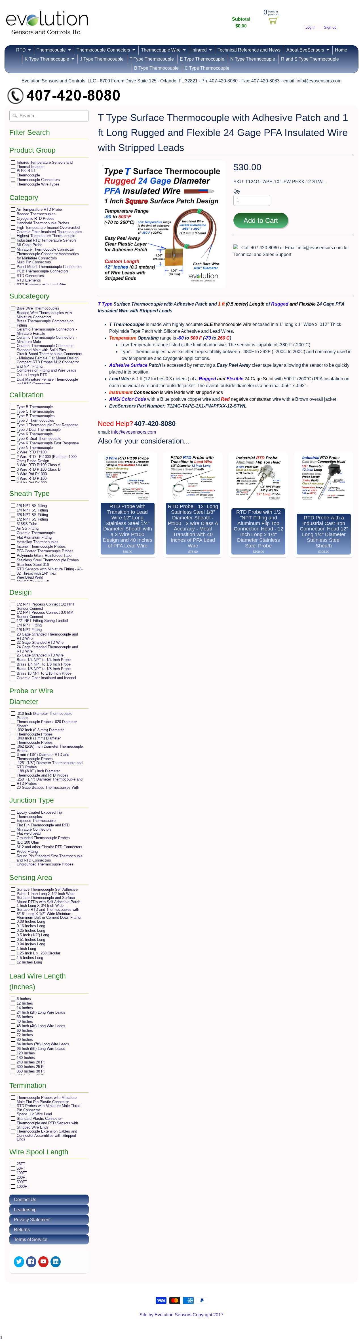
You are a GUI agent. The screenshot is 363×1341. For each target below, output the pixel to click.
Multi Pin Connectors (33, 262)
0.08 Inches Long (30, 921)
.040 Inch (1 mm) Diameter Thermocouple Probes (38, 740)
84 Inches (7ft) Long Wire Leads (42, 1044)
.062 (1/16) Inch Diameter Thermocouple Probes (49, 748)
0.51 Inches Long (30, 939)
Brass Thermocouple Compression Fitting (44, 323)
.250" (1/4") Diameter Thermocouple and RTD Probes (49, 781)
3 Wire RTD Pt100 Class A (38, 465)
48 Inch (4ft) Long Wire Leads (40, 1026)
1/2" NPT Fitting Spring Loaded (42, 621)
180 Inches (25, 1058)
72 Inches (24, 1035)
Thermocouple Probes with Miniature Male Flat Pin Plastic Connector (46, 1099)
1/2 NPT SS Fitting (32, 519)
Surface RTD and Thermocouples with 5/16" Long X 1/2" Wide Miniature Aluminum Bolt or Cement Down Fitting (48, 913)
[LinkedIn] (55, 1261)
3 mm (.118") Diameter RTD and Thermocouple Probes (42, 756)
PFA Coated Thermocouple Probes (44, 551)
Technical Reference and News (249, 50)
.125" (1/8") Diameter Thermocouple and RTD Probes (49, 765)
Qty (236, 191)
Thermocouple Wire (161, 50)
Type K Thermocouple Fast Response (47, 443)
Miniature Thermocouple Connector (45, 249)
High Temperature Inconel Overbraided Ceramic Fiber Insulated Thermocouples (49, 229)
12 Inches (24, 1003)
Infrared (199, 50)
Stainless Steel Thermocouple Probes (47, 560)
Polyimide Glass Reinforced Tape (43, 555)
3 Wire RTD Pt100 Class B (38, 469)
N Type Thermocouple (252, 59)
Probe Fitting (27, 851)
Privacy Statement (32, 1219)
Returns (22, 1229)
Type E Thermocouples (35, 416)
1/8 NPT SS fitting (31, 506)
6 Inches (23, 999)
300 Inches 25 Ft (30, 1067)
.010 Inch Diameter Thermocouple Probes (44, 715)
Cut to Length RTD (31, 375)
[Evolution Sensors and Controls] (47, 27)
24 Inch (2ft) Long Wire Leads (40, 1012)
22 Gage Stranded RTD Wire (40, 642)
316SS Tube (26, 524)
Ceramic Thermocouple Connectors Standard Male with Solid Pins (45, 348)
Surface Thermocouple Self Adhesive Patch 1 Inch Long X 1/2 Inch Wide (47, 891)
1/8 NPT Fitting (29, 630)
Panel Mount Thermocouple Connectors (49, 267)
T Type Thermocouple (152, 59)
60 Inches (24, 1030)
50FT (20, 1168)
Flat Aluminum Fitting (34, 537)
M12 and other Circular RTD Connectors (49, 847)
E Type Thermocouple (202, 59)
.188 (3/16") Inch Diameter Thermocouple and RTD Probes (42, 773)
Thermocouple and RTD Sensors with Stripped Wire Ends (47, 1125)
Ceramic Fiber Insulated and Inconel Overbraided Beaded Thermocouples (46, 680)
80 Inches (24, 1039)
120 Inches (25, 1053)
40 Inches (24, 1021)
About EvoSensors (305, 50)
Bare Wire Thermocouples (37, 308)
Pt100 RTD (25, 171)
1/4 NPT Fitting (29, 625)
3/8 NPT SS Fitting (32, 515)
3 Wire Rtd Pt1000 (31, 474)
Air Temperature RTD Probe (39, 209)
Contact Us (25, 1199)
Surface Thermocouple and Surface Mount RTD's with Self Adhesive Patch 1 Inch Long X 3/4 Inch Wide (48, 901)
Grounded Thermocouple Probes (43, 838)
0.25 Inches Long (30, 930)
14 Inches (24, 1008)
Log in (310, 27)
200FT (21, 1177)
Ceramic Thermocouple (35, 533)
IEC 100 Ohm (27, 842)
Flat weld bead (28, 833)
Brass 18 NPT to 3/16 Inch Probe (43, 673)
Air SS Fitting (27, 528)
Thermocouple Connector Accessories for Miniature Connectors (47, 256)
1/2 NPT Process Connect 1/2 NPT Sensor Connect (45, 606)
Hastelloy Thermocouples (37, 542)
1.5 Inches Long (29, 958)
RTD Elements (28, 280)
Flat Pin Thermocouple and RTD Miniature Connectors (42, 827)
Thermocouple (51, 50)
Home (341, 50)
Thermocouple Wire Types (38, 184)
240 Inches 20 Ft (30, 1062)
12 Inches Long (29, 962)
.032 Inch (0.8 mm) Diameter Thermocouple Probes (40, 732)
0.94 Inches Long (30, 944)
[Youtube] (43, 1261)
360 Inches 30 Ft (30, 1071)
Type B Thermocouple (34, 407)
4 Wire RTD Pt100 (31, 478)
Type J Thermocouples (35, 420)
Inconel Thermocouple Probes (41, 546)
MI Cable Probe (29, 245)
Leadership (25, 1209)
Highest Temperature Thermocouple (45, 236)
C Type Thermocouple (207, 68)
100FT (21, 1173)
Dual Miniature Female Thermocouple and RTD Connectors (47, 381)
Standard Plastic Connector (39, 1118)
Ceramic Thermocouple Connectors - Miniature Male (46, 339)
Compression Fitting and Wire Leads (46, 370)
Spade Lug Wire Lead (34, 1114)
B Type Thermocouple (156, 68)
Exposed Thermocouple (36, 820)
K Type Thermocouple (47, 59)
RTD (21, 50)
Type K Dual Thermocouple (38, 438)
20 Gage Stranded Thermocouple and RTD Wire (47, 636)
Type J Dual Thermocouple (38, 429)
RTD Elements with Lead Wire (41, 285)
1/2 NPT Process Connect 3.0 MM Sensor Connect (44, 614)
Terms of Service (30, 1239)
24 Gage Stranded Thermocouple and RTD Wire (47, 649)
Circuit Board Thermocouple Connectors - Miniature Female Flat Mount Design (49, 356)
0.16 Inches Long (30, 926)
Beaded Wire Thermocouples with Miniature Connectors (44, 315)
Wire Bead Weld (29, 577)
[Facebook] (31, 1261)
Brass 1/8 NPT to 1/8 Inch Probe (43, 669)
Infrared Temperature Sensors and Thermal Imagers (44, 164)
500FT (21, 1182)
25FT (20, 1164)
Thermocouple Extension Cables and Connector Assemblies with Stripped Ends (46, 1135)
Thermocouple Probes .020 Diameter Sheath (46, 724)
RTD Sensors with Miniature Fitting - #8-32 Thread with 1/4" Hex (49, 571)
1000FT (22, 1186)
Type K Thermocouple (34, 434)
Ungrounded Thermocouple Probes (44, 864)
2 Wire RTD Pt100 (31, 452)
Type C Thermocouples (35, 411)
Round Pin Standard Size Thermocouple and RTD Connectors (49, 858)
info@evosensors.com (133, 432)
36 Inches (24, 1017)
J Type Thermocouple (102, 59)
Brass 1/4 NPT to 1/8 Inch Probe (43, 664)
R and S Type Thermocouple (310, 59)
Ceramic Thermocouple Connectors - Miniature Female (46, 331)
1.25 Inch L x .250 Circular (38, 953)
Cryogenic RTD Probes (35, 218)
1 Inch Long (26, 948)
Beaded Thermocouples (36, 214)
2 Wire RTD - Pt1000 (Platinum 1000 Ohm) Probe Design (46, 459)
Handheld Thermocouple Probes (42, 223)
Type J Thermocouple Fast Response (47, 425)
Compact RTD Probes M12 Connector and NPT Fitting (47, 364)
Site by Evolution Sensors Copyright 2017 (181, 1314)
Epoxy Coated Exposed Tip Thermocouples (39, 814)
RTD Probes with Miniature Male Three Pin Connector (48, 1108)
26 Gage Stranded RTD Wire (40, 655)
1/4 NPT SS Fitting (32, 510)
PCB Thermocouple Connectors (42, 271)
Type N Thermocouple (34, 447)
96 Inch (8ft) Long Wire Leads (40, 1048)
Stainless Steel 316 (32, 564)
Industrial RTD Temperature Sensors (46, 240)
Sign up (330, 27)
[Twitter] (19, 1261)
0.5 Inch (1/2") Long (32, 935)
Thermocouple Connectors (103, 50)
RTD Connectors (30, 276)
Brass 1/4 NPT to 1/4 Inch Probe (43, 660)
